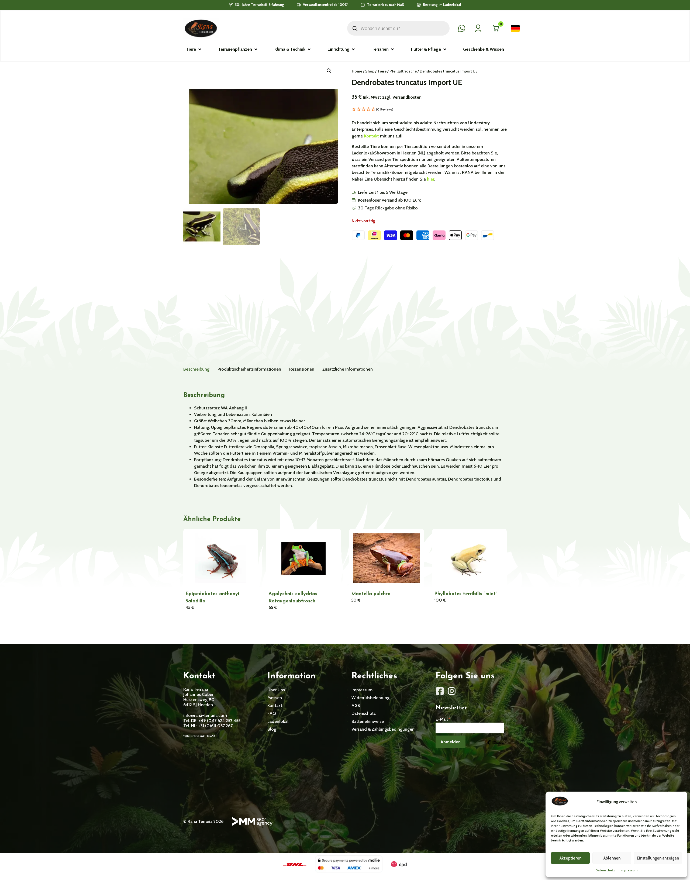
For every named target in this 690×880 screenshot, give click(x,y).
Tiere (382, 71)
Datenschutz (605, 870)
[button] (194, 49)
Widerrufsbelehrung (370, 697)
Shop (369, 71)
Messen (274, 697)
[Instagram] (451, 691)
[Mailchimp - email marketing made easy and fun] (495, 746)
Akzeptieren (570, 858)
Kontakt (372, 136)
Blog (271, 729)
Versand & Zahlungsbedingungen (383, 729)
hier (430, 179)
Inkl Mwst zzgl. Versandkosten (392, 97)
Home (357, 71)
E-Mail (443, 719)
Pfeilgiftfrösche (403, 71)
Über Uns (276, 689)
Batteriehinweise (367, 721)
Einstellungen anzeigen (658, 858)
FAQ (271, 713)
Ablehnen (611, 858)
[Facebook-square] (440, 691)
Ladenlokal (277, 721)
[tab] (196, 369)
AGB (355, 705)
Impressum (628, 870)
